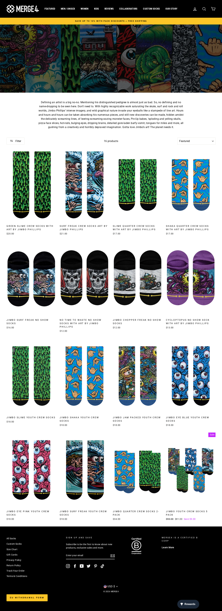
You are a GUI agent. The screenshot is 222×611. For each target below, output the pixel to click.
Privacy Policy (14, 560)
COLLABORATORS (128, 8)
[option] (111, 21)
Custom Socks (14, 544)
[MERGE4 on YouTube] (82, 566)
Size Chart (12, 549)
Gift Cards (12, 554)
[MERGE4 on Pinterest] (96, 566)
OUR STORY (171, 8)
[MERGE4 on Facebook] (75, 566)
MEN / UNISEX (68, 8)
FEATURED (50, 8)
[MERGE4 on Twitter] (89, 566)
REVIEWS (109, 8)
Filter (18, 141)
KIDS (96, 8)
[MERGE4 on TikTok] (102, 566)
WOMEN (85, 8)
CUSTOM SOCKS (151, 8)
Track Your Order (16, 570)
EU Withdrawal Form (27, 597)
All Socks (11, 538)
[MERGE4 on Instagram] (68, 566)
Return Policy (14, 565)
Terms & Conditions (17, 576)
